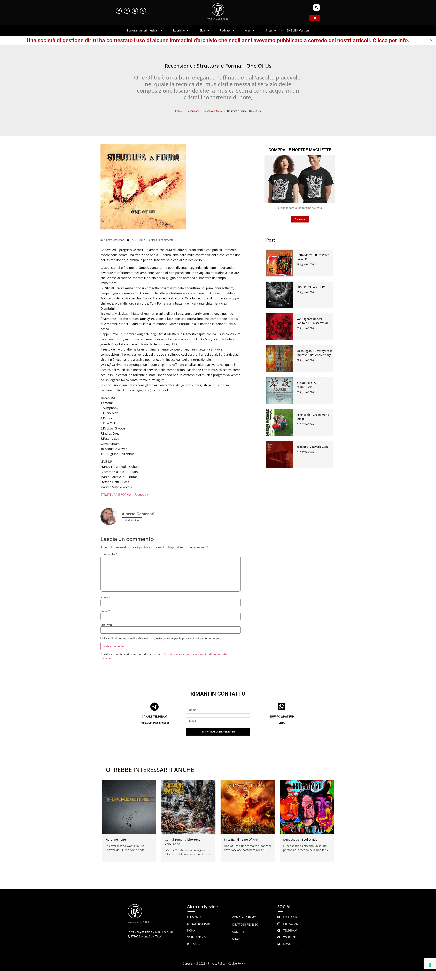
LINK (282, 722)
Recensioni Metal (213, 110)
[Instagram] (127, 11)
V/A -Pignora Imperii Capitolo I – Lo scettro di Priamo (312, 323)
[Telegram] (135, 11)
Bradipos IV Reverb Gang (313, 447)
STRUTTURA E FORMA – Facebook (124, 494)
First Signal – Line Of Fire (241, 839)
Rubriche (179, 30)
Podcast (225, 30)
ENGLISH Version (298, 30)
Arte (248, 30)
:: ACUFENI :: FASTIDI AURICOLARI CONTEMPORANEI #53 (311, 387)
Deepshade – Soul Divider (301, 839)
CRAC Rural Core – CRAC (312, 287)
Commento (108, 554)
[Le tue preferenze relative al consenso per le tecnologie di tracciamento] (430, 965)
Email (105, 611)
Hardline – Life (116, 839)
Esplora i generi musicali (142, 30)
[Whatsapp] (143, 11)
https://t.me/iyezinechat (154, 722)
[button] (316, 7)
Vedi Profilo (132, 520)
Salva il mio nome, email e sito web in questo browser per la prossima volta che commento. (163, 638)
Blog (202, 30)
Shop (268, 30)
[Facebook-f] (119, 11)
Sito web (106, 624)
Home (178, 110)
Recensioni (193, 110)
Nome (105, 597)
